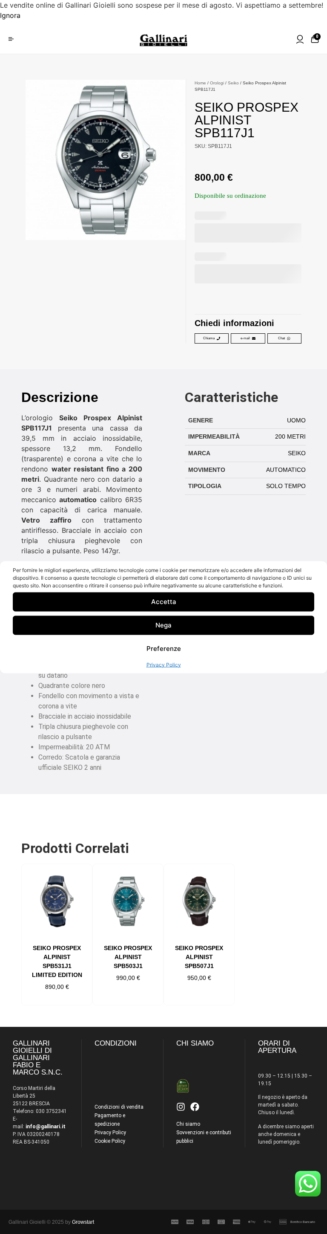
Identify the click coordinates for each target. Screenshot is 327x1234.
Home (200, 83)
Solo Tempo (286, 486)
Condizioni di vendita (119, 1107)
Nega (163, 625)
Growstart (83, 1222)
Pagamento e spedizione (110, 1120)
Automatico (286, 469)
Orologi (217, 83)
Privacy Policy (163, 664)
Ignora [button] (10, 15)
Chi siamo (188, 1124)
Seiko (233, 83)
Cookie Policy (110, 1141)
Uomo (296, 420)
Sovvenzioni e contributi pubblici (203, 1137)
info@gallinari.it (46, 1127)
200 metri (290, 436)
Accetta (163, 602)
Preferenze (163, 648)
